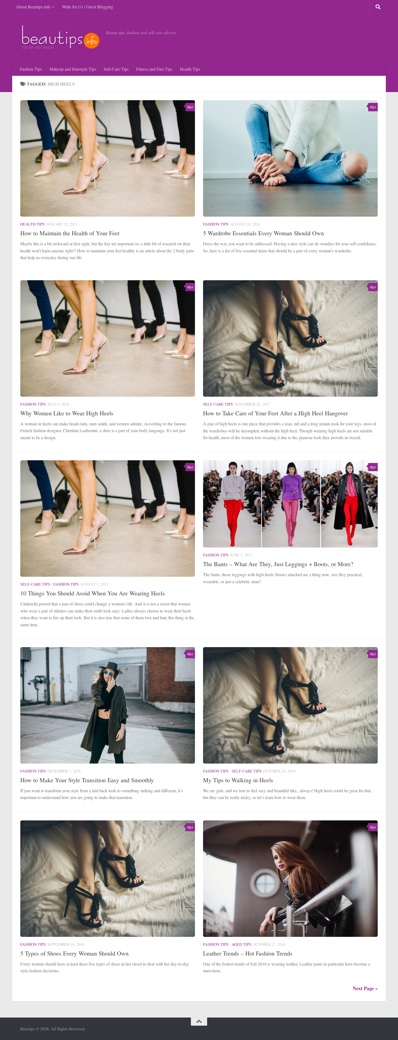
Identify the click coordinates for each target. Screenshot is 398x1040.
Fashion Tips (31, 69)
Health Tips (190, 69)
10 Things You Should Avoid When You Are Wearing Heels (92, 593)
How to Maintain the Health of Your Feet (69, 233)
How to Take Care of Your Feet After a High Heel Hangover (275, 413)
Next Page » (365, 988)
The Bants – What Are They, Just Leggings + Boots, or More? (278, 564)
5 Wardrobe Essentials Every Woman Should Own (263, 233)
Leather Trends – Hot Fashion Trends (247, 953)
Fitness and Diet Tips (154, 69)
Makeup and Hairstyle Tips (73, 69)
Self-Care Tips (116, 69)
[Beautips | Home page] (60, 37)
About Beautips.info (33, 6)
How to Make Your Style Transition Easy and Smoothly (87, 780)
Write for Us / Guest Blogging (87, 6)
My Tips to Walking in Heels (238, 780)
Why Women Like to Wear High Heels (66, 413)
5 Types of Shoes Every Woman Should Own (74, 953)
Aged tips (241, 944)
